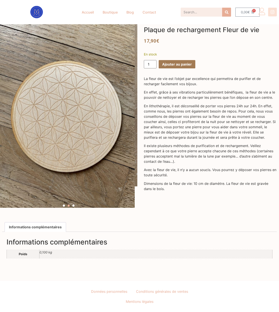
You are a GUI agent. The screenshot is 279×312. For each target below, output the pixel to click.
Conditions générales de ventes (162, 291)
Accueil (88, 12)
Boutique (110, 12)
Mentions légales (139, 301)
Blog (130, 12)
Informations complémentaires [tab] (35, 227)
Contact (149, 12)
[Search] (226, 12)
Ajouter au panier (177, 64)
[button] (64, 206)
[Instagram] (272, 12)
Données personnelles (109, 291)
